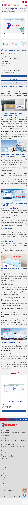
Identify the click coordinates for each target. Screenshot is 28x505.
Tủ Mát (3, 463)
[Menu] (26, 5)
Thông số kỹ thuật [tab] (16, 83)
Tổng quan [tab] (5, 83)
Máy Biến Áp (4, 473)
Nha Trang (4, 485)
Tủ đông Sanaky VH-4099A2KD (9, 90)
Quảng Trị (4, 483)
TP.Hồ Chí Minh (5, 487)
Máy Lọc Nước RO (5, 469)
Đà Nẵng (4, 481)
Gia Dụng (4, 467)
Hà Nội (3, 477)
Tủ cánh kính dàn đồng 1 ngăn (19, 10)
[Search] (12, 2)
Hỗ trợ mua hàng (14, 79)
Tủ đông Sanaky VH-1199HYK (14, 401)
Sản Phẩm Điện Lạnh (12, 8)
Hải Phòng (4, 479)
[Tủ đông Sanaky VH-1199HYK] (14, 388)
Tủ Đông (20, 8)
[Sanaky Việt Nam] (6, 5)
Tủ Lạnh (3, 465)
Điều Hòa (4, 471)
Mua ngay (14, 76)
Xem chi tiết (14, 410)
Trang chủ (3, 8)
